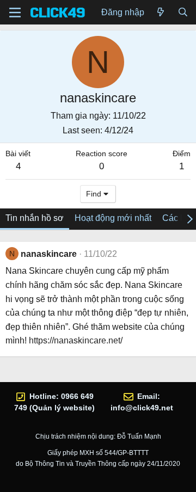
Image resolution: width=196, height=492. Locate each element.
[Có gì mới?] (161, 12)
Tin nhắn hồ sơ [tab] (34, 218)
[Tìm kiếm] (182, 12)
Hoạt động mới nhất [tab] (113, 218)
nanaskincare (49, 254)
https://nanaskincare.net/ (75, 340)
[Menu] (15, 12)
